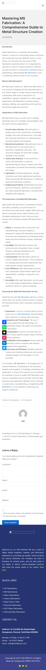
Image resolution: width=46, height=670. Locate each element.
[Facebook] (20, 666)
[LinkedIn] (4, 343)
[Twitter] (23, 666)
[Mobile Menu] (43, 5)
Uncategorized (14, 400)
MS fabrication (30, 73)
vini (23, 421)
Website (5, 500)
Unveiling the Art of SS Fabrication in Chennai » (21, 433)
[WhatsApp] (4, 327)
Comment (6, 464)
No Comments (26, 400)
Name (5, 480)
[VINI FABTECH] (9, 5)
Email (5, 490)
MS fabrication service (27, 297)
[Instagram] (26, 666)
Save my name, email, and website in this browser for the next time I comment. (23, 514)
